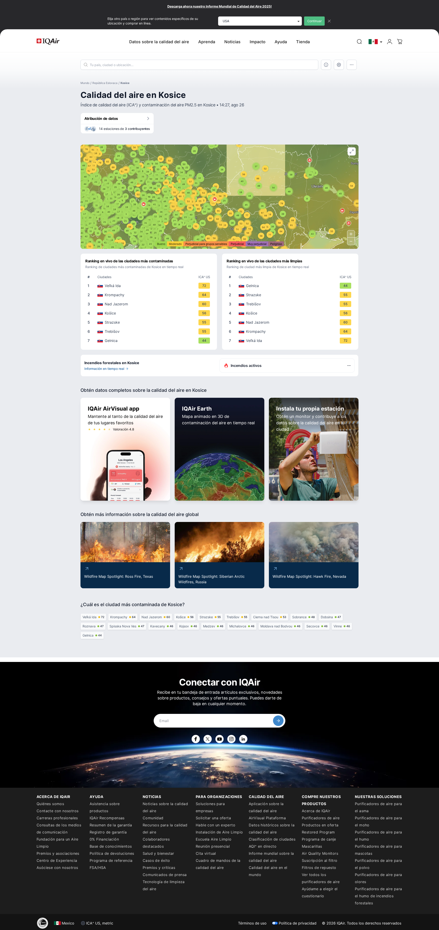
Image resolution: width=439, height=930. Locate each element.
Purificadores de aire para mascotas (378, 850)
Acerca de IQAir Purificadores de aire (321, 814)
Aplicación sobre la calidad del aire (266, 807)
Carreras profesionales (57, 818)
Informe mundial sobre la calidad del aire (271, 857)
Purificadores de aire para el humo (378, 835)
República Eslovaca (105, 83)
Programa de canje (319, 839)
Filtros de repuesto (319, 867)
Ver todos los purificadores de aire (321, 878)
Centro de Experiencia (57, 860)
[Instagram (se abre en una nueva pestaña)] (231, 739)
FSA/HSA (98, 867)
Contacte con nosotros (57, 811)
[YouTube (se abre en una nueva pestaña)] (219, 739)
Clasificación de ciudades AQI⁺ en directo (272, 843)
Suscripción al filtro (319, 860)
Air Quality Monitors (320, 853)
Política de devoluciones (112, 853)
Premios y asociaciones (58, 853)
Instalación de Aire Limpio (219, 832)
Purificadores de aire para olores (378, 878)
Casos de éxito (156, 860)
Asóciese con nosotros (57, 867)
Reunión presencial (213, 846)
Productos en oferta (320, 825)
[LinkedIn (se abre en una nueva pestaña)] (243, 739)
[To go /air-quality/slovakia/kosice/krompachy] (149, 294)
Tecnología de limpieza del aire (164, 885)
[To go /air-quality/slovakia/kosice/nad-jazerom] (149, 304)
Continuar (314, 21)
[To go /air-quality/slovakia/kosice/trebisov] (149, 331)
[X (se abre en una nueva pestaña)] (207, 739)
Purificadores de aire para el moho (378, 821)
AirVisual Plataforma (267, 818)
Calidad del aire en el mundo (268, 871)
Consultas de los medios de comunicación (59, 828)
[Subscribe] (278, 720)
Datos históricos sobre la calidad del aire (271, 828)
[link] (359, 42)
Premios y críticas (159, 867)
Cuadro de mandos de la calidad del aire (218, 864)
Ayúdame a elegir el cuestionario (320, 892)
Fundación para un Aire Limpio (57, 843)
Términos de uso (252, 923)
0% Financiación (104, 839)
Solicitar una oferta (213, 818)
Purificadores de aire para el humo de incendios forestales (378, 896)
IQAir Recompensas (107, 818)
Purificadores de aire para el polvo (378, 864)
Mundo (84, 83)
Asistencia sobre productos (105, 807)
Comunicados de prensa (165, 874)
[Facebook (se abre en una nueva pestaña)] (196, 739)
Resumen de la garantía (111, 825)
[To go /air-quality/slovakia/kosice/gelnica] (149, 340)
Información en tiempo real (104, 369)
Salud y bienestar (158, 853)
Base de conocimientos (111, 846)
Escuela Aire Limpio (214, 839)
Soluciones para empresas (210, 807)
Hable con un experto (215, 825)
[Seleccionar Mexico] (376, 41)
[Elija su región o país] (376, 41)
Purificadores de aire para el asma (378, 807)
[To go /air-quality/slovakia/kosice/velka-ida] (149, 285)
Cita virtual (206, 853)
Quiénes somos (50, 803)
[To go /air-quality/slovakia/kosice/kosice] (149, 313)
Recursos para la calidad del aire (165, 828)
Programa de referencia (111, 860)
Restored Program (318, 832)
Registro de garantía (108, 832)
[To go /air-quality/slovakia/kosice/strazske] (149, 322)
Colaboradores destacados (156, 843)
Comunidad (153, 818)
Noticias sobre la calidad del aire (165, 807)
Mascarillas (312, 846)
